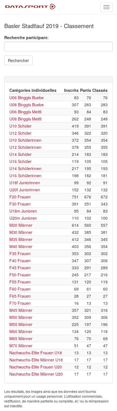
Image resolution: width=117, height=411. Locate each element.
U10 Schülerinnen (25, 140)
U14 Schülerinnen (25, 168)
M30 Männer (20, 232)
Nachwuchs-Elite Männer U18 (36, 360)
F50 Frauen (20, 274)
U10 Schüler (20, 126)
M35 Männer (20, 239)
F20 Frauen (20, 197)
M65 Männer (20, 338)
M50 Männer (20, 317)
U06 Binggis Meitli (25, 112)
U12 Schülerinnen (25, 147)
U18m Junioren (23, 211)
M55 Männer (20, 324)
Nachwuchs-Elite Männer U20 (36, 374)
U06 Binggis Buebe (26, 97)
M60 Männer (20, 331)
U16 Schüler (20, 161)
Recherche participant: (26, 37)
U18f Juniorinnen (24, 182)
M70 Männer (20, 345)
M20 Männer (20, 225)
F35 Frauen (20, 253)
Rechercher (18, 60)
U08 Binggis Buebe (26, 104)
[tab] (58, 79)
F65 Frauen (20, 296)
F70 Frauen (20, 303)
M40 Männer (20, 246)
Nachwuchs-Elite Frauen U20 (35, 367)
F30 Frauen (20, 204)
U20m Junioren (23, 218)
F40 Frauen (20, 260)
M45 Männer (20, 310)
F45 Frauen (20, 267)
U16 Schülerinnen (25, 175)
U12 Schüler (20, 133)
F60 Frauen (20, 289)
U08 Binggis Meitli (25, 119)
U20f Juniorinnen (24, 189)
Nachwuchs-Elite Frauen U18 (35, 352)
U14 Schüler (20, 154)
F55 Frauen (20, 282)
